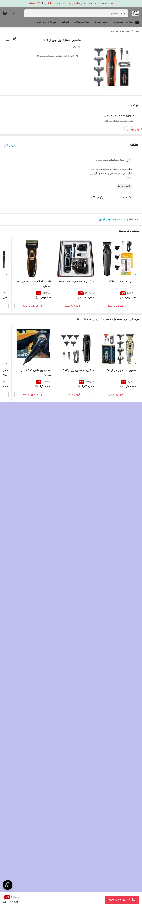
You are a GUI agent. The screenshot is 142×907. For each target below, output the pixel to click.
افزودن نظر (10, 145)
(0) (98, 197)
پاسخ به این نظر (123, 186)
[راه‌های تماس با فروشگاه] (7, 885)
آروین (137, 31)
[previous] (135, 275)
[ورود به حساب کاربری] (14, 13)
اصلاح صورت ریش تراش (120, 31)
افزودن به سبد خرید (120, 899)
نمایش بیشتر (134, 130)
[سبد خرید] (5, 13)
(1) (91, 197)
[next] (7, 275)
